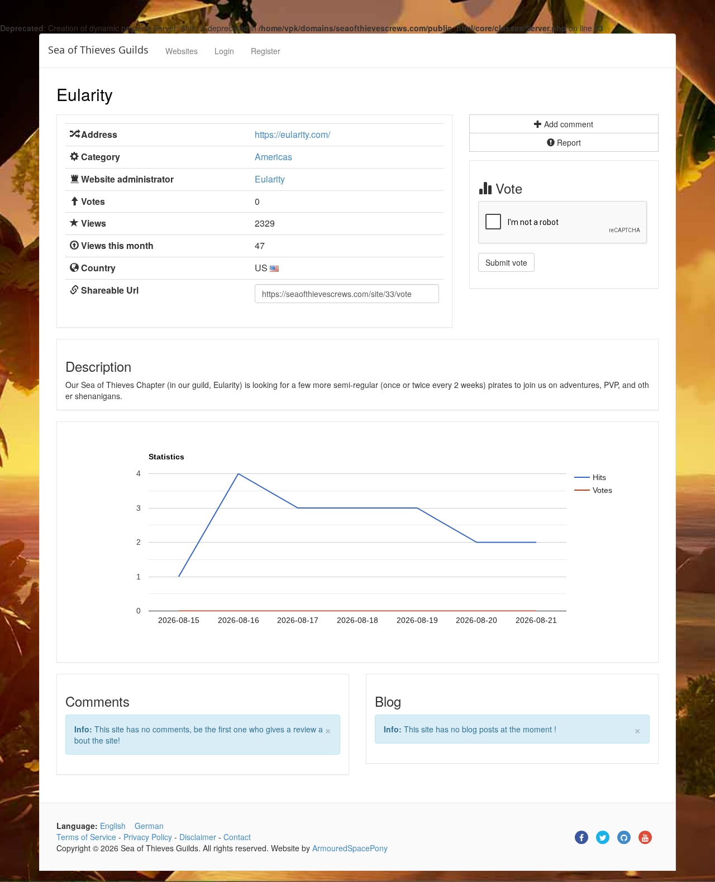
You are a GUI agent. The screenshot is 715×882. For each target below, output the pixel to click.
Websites (181, 50)
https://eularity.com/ (292, 134)
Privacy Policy (147, 836)
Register (265, 50)
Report (568, 142)
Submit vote (506, 262)
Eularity (84, 94)
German (149, 825)
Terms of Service (86, 836)
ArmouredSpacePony (350, 848)
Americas (273, 156)
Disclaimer (197, 836)
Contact (237, 836)
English (113, 825)
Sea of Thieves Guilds (98, 49)
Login (224, 50)
